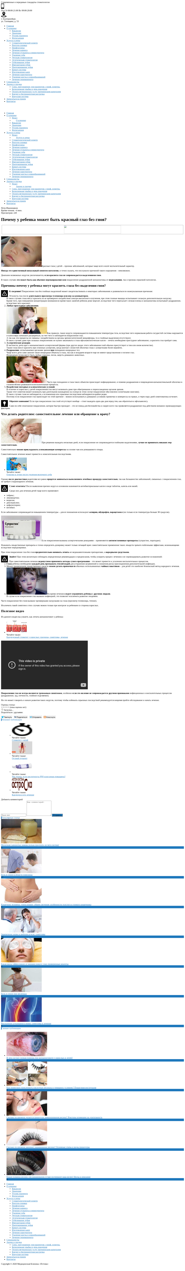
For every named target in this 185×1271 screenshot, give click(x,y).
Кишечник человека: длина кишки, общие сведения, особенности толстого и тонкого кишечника (46, 904)
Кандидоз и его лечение (23, 795)
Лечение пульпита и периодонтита (28, 53)
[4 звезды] (7, 707)
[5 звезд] (8, 707)
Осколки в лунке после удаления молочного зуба (29, 474)
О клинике (12, 28)
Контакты (11, 101)
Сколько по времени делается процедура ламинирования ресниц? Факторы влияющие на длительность (54, 1117)
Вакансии (16, 31)
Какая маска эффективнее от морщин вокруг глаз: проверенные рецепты (35, 964)
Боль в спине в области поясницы (17, 875)
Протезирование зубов (22, 67)
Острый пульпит (19, 758)
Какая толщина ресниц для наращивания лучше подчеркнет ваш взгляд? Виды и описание (48, 1177)
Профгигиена (18, 48)
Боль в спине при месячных (14, 994)
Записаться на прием (16, 99)
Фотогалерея (18, 38)
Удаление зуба (18, 55)
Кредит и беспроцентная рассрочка (28, 94)
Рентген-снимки (19, 45)
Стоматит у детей (20, 740)
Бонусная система (20, 96)
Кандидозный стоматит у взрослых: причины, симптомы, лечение (37, 637)
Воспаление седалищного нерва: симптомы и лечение (26, 1023)
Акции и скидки (14, 84)
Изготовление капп (21, 72)
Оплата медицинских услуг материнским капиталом (36, 91)
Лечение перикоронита (22, 79)
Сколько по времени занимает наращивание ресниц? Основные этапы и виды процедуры (48, 1147)
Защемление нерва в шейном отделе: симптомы (23, 934)
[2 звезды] (3, 707)
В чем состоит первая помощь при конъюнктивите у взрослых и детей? (40, 1058)
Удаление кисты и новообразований (28, 77)
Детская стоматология (22, 57)
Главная (10, 26)
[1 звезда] (2, 707)
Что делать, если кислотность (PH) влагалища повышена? (38, 776)
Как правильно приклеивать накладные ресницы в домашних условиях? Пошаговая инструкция (51, 1087)
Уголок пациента (20, 35)
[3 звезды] (5, 707)
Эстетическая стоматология (25, 60)
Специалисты (13, 82)
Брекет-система (19, 70)
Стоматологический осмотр (25, 43)
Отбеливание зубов (21, 62)
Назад (14, 118)
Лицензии (16, 33)
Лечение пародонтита (22, 74)
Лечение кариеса (19, 50)
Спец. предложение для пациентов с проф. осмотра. (36, 87)
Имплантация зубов (21, 65)
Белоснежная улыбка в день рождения (29, 89)
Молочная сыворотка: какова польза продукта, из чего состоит (30, 845)
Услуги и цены (13, 40)
